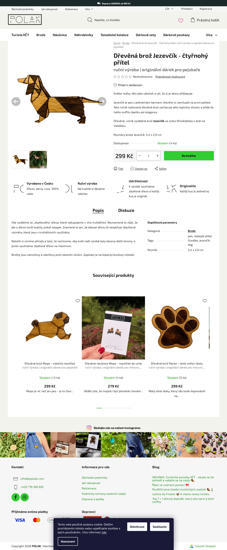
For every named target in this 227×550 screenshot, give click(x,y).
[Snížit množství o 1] (139, 155)
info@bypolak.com (32, 478)
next (213, 351)
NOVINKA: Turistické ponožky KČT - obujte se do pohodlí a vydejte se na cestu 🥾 (183, 479)
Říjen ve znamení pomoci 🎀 (170, 484)
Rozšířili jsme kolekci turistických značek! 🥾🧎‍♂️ (183, 489)
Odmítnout (137, 526)
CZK (167, 8)
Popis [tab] (98, 210)
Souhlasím (160, 526)
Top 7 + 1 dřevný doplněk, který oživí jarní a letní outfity (183, 500)
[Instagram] (24, 497)
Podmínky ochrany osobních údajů (104, 493)
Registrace (206, 8)
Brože (192, 230)
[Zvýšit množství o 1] (157, 155)
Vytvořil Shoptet (205, 546)
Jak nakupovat (49, 9)
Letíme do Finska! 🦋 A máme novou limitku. (181, 494)
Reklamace (71, 9)
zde (104, 532)
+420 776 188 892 (32, 486)
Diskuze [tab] (126, 210)
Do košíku (189, 155)
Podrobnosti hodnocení (170, 76)
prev (14, 351)
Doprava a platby (93, 499)
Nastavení (68, 541)
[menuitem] (20, 35)
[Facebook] (15, 497)
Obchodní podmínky (22, 9)
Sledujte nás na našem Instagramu (117, 427)
